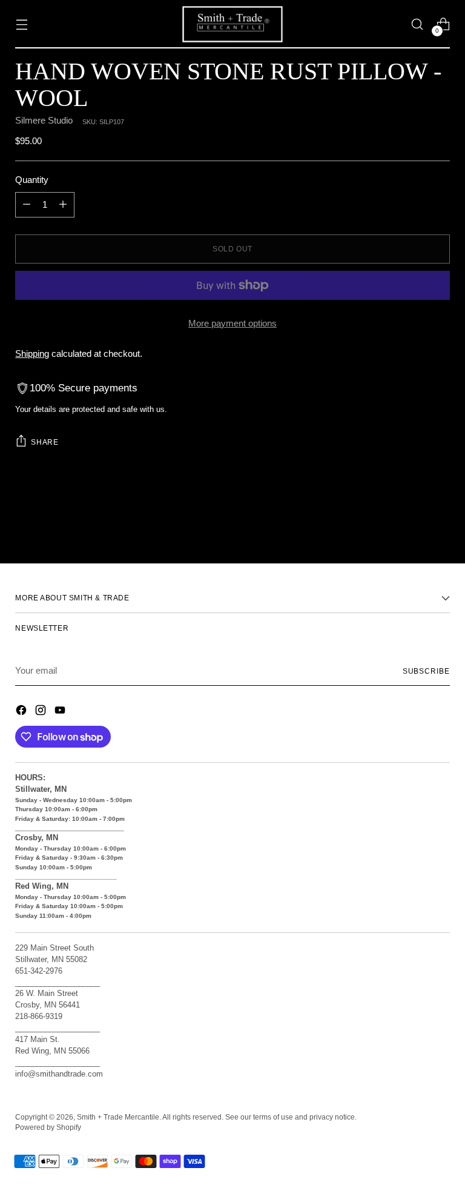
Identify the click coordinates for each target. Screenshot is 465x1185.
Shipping (32, 353)
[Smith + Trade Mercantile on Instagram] (42, 712)
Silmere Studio (44, 120)
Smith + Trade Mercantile (118, 1117)
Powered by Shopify (48, 1127)
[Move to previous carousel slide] (411, 522)
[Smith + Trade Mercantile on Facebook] (22, 712)
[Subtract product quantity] (27, 205)
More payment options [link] (232, 323)
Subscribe (426, 671)
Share (44, 442)
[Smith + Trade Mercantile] (232, 24)
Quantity (31, 179)
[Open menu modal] (21, 24)
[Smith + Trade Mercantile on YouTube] (61, 712)
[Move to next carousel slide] (439, 521)
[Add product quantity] (63, 205)
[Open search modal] (417, 24)
